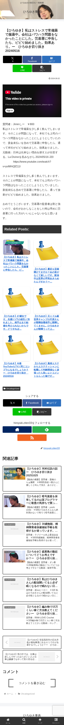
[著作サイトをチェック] (17, 429)
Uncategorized (12, 388)
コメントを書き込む (32, 683)
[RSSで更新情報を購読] (31, 437)
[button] (41, 68)
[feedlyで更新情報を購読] (46, 429)
